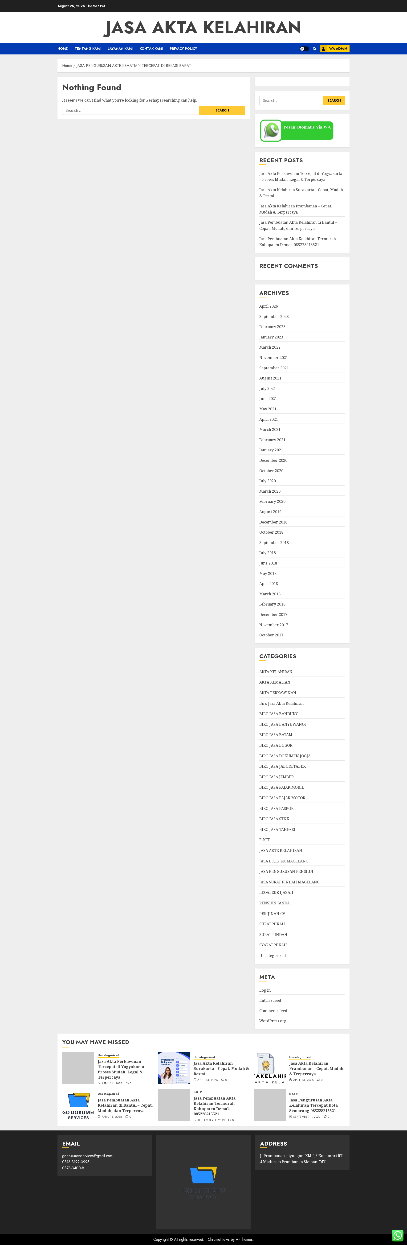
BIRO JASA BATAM (275, 734)
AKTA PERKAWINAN (277, 692)
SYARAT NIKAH (273, 945)
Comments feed (273, 1010)
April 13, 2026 (207, 1080)
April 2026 (268, 306)
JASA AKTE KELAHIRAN (280, 850)
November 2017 (273, 624)
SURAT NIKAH (272, 924)
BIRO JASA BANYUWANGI (282, 724)
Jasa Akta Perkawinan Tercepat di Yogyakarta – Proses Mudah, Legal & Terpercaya (300, 176)
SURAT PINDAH (273, 934)
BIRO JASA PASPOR (276, 808)
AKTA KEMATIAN (274, 682)
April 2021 (268, 419)
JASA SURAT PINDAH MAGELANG (289, 882)
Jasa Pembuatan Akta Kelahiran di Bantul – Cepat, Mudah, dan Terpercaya (125, 1105)
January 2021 (271, 450)
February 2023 (272, 326)
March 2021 (270, 429)
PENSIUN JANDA (274, 903)
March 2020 (270, 491)
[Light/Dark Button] (304, 48)
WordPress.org (272, 1020)
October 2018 (271, 532)
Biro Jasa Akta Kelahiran (281, 703)
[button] (314, 48)
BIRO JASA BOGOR (275, 745)
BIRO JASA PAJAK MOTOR (282, 797)
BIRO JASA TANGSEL (277, 829)
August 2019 (270, 511)
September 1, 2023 (211, 1120)
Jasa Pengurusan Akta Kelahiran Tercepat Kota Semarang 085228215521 (313, 1105)
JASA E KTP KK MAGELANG (283, 861)
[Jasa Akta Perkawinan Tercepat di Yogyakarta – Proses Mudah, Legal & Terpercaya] (78, 1068)
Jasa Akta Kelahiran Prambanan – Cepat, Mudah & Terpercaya (316, 1068)
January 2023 (271, 337)
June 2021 (268, 398)
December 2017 (273, 614)
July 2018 (267, 552)
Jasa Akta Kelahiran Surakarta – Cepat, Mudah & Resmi (221, 1068)
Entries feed (270, 1000)
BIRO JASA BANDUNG (278, 713)
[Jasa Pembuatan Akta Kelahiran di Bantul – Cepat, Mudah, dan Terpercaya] (78, 1105)
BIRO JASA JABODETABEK (282, 766)
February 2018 (272, 604)
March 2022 (270, 347)
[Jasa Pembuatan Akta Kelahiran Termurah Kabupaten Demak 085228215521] (174, 1105)
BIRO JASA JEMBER (276, 776)
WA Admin (338, 48)
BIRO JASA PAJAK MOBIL (281, 787)
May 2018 (268, 573)
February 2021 (272, 439)
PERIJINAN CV (272, 913)
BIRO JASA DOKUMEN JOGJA (285, 756)
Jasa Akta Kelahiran (203, 27)
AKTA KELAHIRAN (276, 671)
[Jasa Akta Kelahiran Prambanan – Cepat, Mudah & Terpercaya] (270, 1068)
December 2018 (273, 522)
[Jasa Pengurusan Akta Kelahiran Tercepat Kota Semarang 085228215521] (270, 1105)
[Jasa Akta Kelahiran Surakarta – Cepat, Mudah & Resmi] (174, 1068)
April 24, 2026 (112, 1084)
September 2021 (274, 368)
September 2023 (274, 316)
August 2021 (270, 378)
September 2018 (274, 542)
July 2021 (267, 388)
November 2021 (273, 357)
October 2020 (271, 470)
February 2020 (272, 501)
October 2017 (271, 635)
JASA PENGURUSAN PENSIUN (286, 871)
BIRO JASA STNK (274, 818)
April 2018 (268, 583)
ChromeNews (219, 1239)
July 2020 (267, 480)
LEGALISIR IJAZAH (276, 892)
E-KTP (264, 839)
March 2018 (270, 594)
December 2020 (273, 460)
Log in (265, 990)
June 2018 (268, 563)
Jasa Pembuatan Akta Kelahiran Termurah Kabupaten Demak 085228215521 (215, 1106)
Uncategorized (272, 955)
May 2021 (268, 409)
